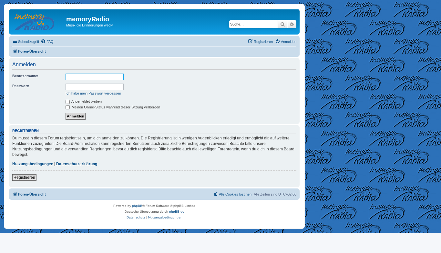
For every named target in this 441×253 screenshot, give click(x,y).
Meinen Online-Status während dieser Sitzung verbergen (115, 107)
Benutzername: (25, 76)
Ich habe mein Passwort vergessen (93, 93)
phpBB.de (176, 211)
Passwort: (20, 86)
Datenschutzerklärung (76, 164)
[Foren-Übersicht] (38, 21)
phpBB (137, 205)
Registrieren (24, 177)
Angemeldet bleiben (86, 101)
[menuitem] (47, 42)
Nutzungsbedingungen (32, 164)
